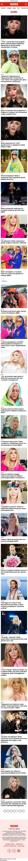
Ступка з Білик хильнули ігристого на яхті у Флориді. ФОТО (13, 540)
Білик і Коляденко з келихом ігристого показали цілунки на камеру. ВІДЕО (12, 273)
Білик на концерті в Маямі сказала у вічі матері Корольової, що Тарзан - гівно (14, 572)
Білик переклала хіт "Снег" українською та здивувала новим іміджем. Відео (13, 145)
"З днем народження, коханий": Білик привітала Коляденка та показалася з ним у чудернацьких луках (13, 344)
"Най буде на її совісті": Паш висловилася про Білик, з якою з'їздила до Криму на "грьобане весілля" (12, 605)
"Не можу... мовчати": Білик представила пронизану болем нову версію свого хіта (14, 639)
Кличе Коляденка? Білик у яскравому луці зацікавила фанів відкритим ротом (13, 177)
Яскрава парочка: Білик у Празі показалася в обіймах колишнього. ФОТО (13, 410)
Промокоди (20, 846)
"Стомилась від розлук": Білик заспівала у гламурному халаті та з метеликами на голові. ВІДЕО (13, 443)
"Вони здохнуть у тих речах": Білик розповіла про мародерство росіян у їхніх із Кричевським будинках (13, 803)
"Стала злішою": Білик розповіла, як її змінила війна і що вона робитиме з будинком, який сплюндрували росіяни (14, 672)
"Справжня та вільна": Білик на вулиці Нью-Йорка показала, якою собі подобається (13, 508)
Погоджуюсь (3, 860)
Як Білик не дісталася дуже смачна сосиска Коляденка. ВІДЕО (13, 312)
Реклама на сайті (9, 844)
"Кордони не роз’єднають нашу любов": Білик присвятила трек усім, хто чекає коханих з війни (14, 706)
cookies (14, 859)
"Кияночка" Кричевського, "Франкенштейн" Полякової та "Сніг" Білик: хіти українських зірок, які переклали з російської (14, 78)
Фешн (14, 8)
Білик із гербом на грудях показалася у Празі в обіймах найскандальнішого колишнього (13, 476)
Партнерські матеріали (10, 846)
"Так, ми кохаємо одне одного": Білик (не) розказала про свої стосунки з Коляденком (12, 378)
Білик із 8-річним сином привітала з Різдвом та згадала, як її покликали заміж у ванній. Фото (14, 112)
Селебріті (3, 8)
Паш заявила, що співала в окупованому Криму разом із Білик (13, 772)
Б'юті (18, 8)
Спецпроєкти (19, 844)
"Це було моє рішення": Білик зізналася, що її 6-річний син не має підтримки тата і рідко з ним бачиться (14, 739)
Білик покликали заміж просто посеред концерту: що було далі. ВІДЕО (12, 210)
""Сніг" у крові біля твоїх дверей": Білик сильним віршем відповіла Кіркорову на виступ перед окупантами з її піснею (13, 44)
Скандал (9, 8)
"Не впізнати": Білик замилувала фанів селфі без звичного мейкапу (13, 242)
